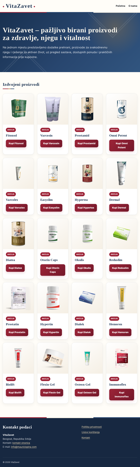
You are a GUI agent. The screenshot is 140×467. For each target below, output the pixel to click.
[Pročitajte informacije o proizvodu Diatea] (18, 233)
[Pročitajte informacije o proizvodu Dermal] (121, 173)
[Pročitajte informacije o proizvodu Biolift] (18, 358)
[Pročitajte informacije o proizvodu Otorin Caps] (52, 233)
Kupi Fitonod (16, 143)
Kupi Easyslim (51, 207)
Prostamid (82, 135)
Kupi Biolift (15, 392)
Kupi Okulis (84, 268)
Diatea (10, 260)
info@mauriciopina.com (24, 446)
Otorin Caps (49, 260)
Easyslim (46, 199)
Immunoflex (117, 384)
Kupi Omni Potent (122, 145)
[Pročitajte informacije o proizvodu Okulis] (87, 233)
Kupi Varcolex (17, 207)
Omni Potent (118, 135)
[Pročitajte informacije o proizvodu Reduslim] (121, 233)
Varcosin (46, 135)
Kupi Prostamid (86, 143)
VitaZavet (19, 6)
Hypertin (46, 324)
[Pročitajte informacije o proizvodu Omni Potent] (121, 109)
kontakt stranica (21, 443)
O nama (133, 6)
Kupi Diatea (15, 268)
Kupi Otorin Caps (52, 270)
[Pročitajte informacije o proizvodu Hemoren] (121, 297)
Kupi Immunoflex (122, 394)
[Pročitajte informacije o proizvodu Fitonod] (18, 109)
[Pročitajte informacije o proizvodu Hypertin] (52, 297)
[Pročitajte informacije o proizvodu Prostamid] (87, 109)
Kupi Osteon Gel (87, 392)
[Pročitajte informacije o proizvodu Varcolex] (18, 173)
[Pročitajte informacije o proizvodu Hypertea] (87, 173)
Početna (120, 6)
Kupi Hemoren (120, 332)
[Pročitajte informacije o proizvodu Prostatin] (18, 297)
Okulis (79, 260)
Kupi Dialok (84, 332)
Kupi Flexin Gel (51, 392)
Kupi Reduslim (120, 268)
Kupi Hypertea (86, 207)
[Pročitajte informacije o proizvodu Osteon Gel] (87, 358)
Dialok (79, 324)
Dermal (114, 199)
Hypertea (81, 199)
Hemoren (115, 324)
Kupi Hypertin (51, 332)
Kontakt (86, 437)
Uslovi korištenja (91, 432)
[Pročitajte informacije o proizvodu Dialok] (87, 297)
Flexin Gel (47, 384)
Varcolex (12, 199)
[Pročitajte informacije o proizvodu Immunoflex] (121, 358)
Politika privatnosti (92, 426)
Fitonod (11, 135)
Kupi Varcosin (51, 143)
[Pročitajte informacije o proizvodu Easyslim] (52, 173)
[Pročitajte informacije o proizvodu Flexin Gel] (52, 358)
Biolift (10, 384)
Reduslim (115, 260)
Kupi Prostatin (17, 332)
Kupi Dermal (119, 207)
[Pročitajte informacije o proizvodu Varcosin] (52, 109)
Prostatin (12, 324)
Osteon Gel (82, 384)
